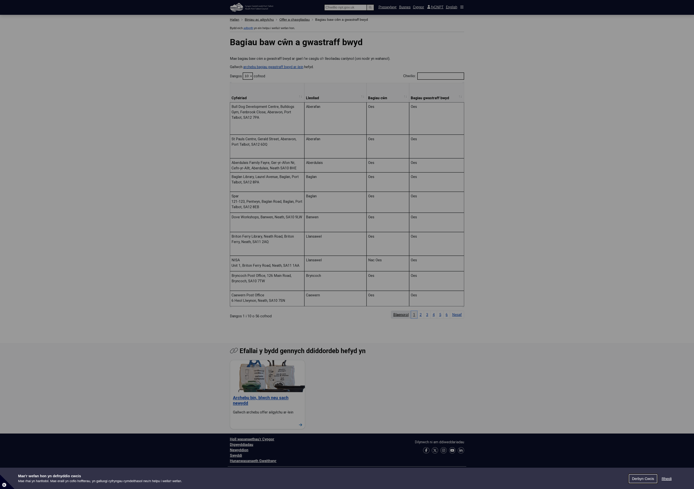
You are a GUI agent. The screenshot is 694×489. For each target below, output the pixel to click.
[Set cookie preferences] (7, 482)
